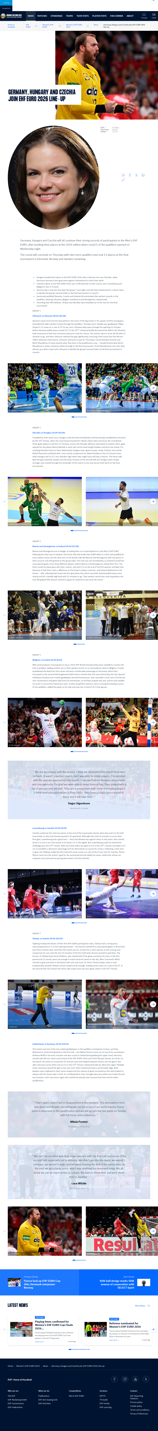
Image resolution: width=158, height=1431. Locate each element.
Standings (56, 16)
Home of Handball (11, 26)
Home (11, 1366)
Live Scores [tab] (6, 3)
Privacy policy (136, 1402)
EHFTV (103, 1396)
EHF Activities (44, 1403)
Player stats (99, 16)
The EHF (11, 1396)
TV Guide (104, 1399)
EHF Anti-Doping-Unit (47, 1399)
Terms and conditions (139, 1410)
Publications (43, 1396)
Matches (42, 16)
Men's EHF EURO (76, 1396)
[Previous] (5, 388)
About (130, 16)
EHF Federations (15, 1407)
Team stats (83, 16)
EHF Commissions (16, 1403)
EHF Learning (105, 1407)
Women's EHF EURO (47, 26)
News (31, 16)
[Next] (153, 388)
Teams (69, 16)
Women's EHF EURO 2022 (74, 26)
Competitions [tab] (6, 8)
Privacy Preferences (139, 1413)
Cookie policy (136, 1406)
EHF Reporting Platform (136, 1397)
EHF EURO (28, 26)
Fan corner (116, 16)
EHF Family (104, 1403)
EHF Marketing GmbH (17, 1399)
